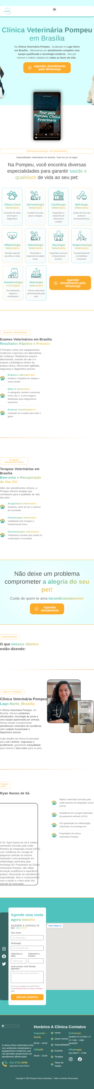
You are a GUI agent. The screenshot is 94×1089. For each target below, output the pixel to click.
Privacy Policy (21, 988)
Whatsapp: (16, 943)
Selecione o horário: (34, 955)
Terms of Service (36, 988)
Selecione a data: (16, 955)
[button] (54, 9)
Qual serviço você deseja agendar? (23, 967)
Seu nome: (16, 933)
